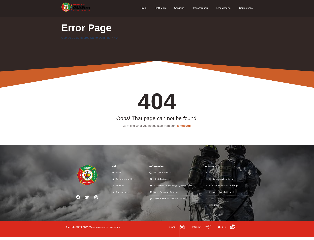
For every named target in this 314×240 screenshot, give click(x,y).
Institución (160, 8)
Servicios (179, 8)
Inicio (143, 8)
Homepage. (184, 125)
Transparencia (200, 8)
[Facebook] (78, 197)
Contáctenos (246, 8)
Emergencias (223, 8)
